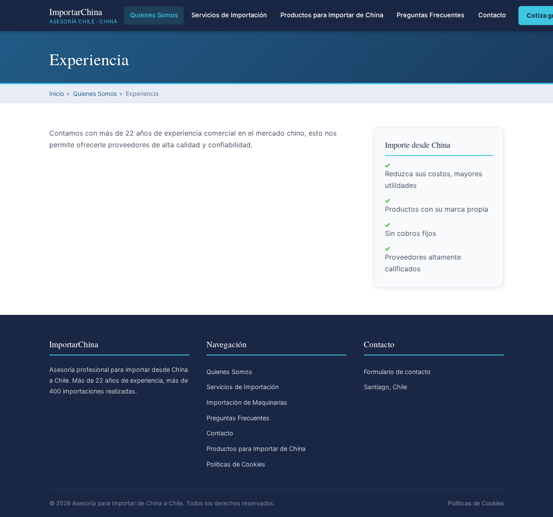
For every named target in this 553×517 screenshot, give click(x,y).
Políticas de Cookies (236, 464)
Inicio (56, 93)
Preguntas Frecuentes (430, 15)
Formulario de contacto (397, 371)
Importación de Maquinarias (247, 402)
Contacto (492, 15)
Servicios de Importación (229, 15)
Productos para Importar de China (331, 15)
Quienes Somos (154, 15)
